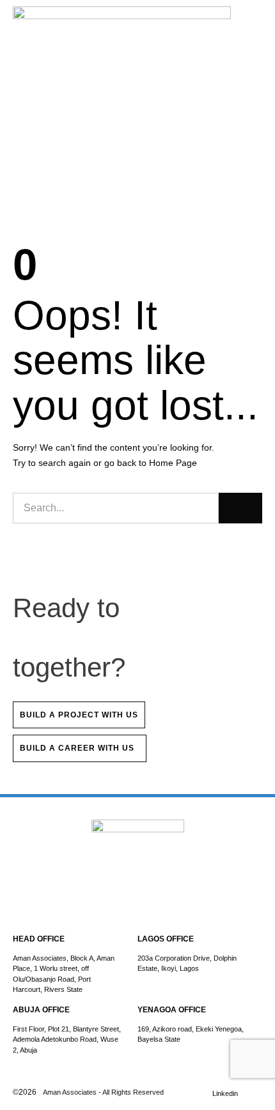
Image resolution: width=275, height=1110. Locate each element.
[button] (259, 25)
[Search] (240, 508)
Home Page (173, 463)
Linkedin (225, 1093)
